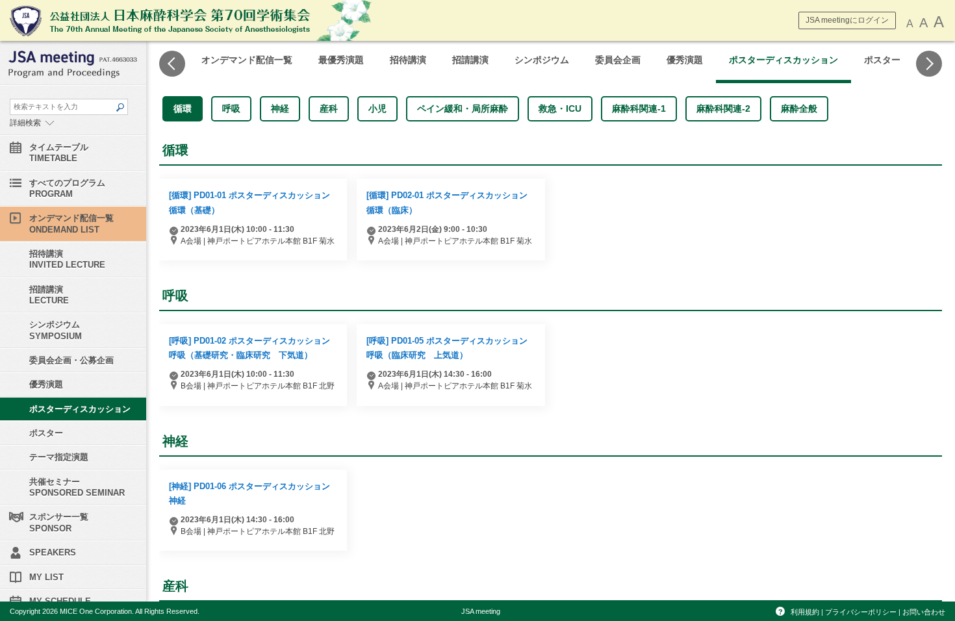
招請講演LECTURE (49, 295)
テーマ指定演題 (58, 457)
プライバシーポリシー (861, 612)
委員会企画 (618, 60)
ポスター (882, 60)
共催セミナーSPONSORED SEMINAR (77, 487)
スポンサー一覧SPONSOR (58, 522)
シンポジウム (542, 60)
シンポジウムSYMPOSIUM (55, 330)
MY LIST (46, 577)
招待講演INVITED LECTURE (67, 259)
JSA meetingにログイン (847, 20)
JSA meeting (480, 611)
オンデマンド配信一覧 (246, 60)
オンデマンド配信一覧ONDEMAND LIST (71, 223)
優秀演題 (685, 60)
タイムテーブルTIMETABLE (58, 152)
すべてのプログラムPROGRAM (67, 188)
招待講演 (408, 60)
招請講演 (470, 60)
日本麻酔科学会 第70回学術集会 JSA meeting (205, 20)
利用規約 (805, 612)
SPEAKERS (52, 552)
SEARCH (119, 107)
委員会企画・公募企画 (71, 360)
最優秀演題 (341, 60)
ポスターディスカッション (783, 60)
